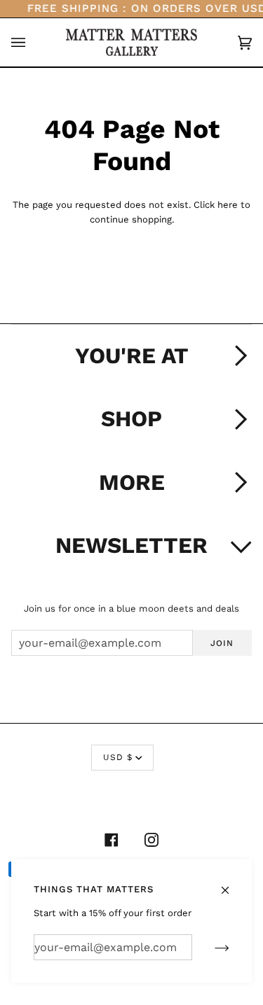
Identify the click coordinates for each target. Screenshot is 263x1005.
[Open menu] (32, 42)
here (227, 204)
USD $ (118, 757)
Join (222, 643)
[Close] (231, 883)
